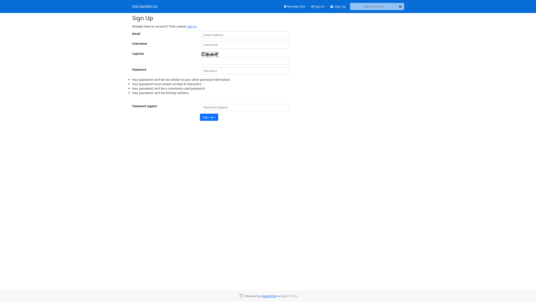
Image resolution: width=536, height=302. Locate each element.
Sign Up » (209, 117)
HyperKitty (269, 296)
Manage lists (295, 6)
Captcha (138, 54)
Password (139, 70)
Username (139, 44)
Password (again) (144, 106)
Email (136, 34)
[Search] (400, 6)
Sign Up (340, 6)
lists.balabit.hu (145, 6)
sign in (191, 26)
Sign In (319, 6)
